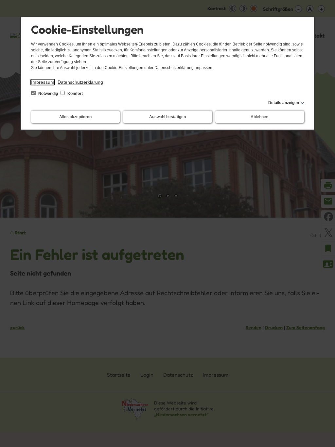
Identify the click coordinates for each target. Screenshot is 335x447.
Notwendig (48, 93)
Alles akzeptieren (75, 117)
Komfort (74, 93)
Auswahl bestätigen (167, 117)
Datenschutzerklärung (80, 82)
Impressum (42, 82)
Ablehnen (259, 117)
